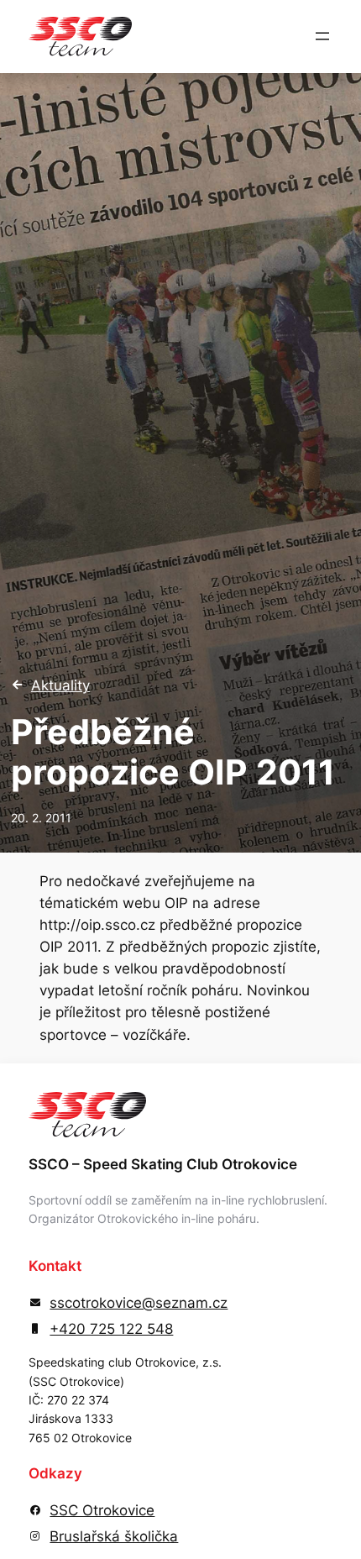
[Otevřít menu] (322, 36)
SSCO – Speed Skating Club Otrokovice (163, 1164)
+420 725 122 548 (111, 1328)
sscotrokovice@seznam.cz (139, 1302)
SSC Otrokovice (102, 1510)
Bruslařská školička (114, 1536)
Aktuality (60, 685)
